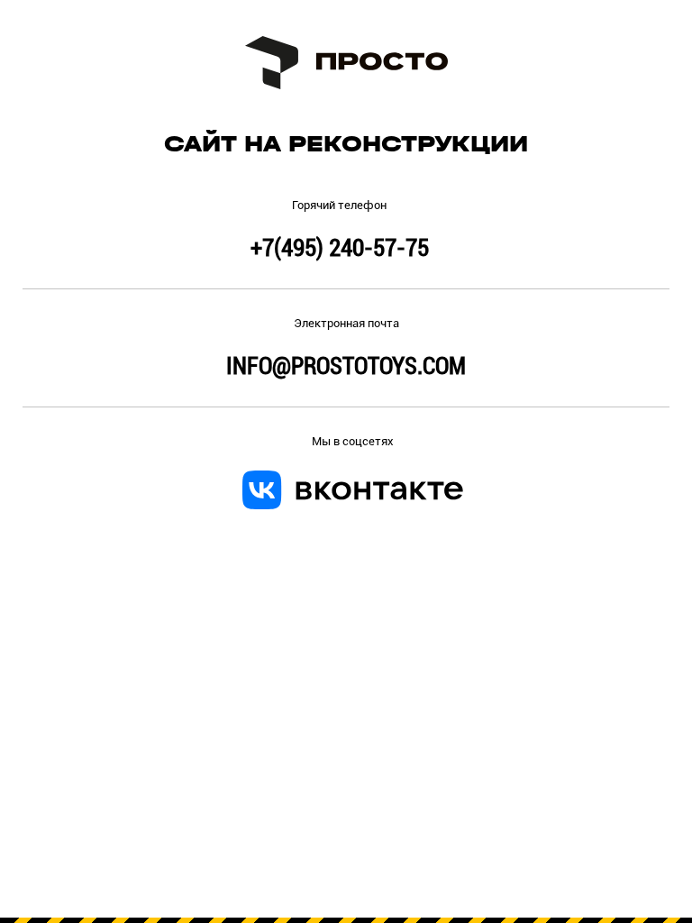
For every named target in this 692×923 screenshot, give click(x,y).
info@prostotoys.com (346, 365)
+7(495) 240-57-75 (339, 247)
